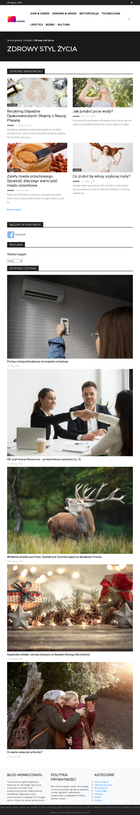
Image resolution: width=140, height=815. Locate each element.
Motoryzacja (89, 13)
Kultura (64, 24)
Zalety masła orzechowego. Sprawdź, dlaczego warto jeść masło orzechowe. (32, 181)
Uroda (77, 170)
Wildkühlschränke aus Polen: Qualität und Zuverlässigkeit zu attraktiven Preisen (54, 556)
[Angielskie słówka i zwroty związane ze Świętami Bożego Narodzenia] (70, 607)
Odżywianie (14, 170)
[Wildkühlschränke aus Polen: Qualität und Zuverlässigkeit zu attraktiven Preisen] (70, 510)
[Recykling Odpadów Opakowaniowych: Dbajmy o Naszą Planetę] (37, 92)
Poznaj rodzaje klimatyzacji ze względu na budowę (37, 361)
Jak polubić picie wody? (93, 111)
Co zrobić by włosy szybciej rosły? (101, 176)
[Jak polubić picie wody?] (103, 92)
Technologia (111, 13)
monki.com (84, 812)
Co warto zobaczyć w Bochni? (24, 752)
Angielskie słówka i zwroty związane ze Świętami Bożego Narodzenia (48, 654)
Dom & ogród (39, 13)
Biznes (50, 24)
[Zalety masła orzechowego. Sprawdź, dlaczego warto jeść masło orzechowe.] (37, 157)
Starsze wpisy (13, 209)
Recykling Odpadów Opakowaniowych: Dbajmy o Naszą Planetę (36, 116)
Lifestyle (36, 24)
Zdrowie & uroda (64, 13)
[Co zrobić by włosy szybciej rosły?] (103, 157)
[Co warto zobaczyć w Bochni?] (70, 705)
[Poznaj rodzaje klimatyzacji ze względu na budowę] (70, 316)
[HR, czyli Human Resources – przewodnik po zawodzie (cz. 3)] (70, 412)
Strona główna (14, 40)
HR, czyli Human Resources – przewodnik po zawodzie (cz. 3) (44, 459)
